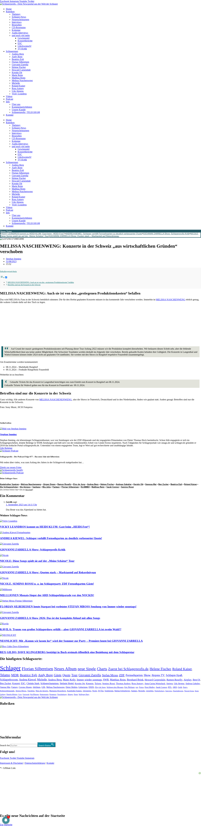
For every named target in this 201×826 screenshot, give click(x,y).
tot (137, 687)
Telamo (5, 675)
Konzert (16, 683)
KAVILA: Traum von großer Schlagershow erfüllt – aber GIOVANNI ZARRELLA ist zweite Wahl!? (60, 629)
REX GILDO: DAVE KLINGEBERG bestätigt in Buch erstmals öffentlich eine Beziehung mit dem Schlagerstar (67, 652)
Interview (168, 691)
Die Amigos (25, 487)
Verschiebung (62, 694)
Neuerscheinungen (20, 19)
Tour (74, 675)
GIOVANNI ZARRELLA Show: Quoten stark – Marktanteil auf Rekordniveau (84, 236)
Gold (180, 687)
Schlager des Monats (115, 687)
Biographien (5, 720)
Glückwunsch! (24, 46)
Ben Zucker (163, 484)
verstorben (149, 691)
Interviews (16, 22)
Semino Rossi (127, 487)
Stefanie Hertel (67, 683)
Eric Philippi (129, 687)
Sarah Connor (112, 487)
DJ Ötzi (100, 691)
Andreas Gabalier (124, 484)
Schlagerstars (12, 51)
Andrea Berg (18, 54)
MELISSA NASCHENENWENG (55, 399)
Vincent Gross (189, 691)
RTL (170, 687)
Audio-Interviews (20, 33)
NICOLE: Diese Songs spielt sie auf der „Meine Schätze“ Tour (37, 560)
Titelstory (16, 14)
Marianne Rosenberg (57, 691)
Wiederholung (159, 691)
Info (8, 101)
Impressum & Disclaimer (11, 763)
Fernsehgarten (134, 675)
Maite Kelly (69, 679)
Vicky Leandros (19, 93)
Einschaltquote (178, 691)
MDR (15, 675)
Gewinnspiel (23, 38)
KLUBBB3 (85, 487)
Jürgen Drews (49, 484)
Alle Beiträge (6, 448)
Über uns (16, 104)
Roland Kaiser (18, 86)
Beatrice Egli (18, 59)
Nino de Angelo (42, 691)
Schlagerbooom (9, 679)
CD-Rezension (19, 27)
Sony (185, 687)
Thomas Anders (123, 683)
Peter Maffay (150, 687)
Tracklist (30, 691)
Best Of (196, 679)
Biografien (17, 25)
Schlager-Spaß (174, 675)
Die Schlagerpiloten (9, 487)
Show (147, 675)
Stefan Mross (110, 675)
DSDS (91, 687)
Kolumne (16, 30)
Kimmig (89, 683)
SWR (106, 679)
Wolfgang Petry (84, 694)
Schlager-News (19, 17)
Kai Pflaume (34, 694)
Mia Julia (46, 487)
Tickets (98, 683)
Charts (102, 669)
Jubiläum (36, 687)
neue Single (87, 669)
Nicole (94, 691)
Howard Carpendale (21, 70)
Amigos (169, 683)
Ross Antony (18, 88)
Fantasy (56, 487)
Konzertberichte (25, 40)
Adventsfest (87, 691)
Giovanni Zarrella (20, 64)
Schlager (10, 668)
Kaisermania (44, 694)
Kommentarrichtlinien (22, 107)
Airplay (188, 679)
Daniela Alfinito (11, 694)
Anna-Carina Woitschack (154, 683)
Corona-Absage (25, 687)
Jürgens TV (158, 675)
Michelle (16, 83)
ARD (175, 687)
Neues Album (65, 669)
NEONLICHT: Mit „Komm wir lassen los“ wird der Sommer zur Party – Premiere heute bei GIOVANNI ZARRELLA (71, 640)
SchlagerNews (7, 712)
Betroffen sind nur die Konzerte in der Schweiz (24, 285)
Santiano (36, 487)
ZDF (121, 675)
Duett (76, 694)
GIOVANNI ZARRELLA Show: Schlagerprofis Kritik (166, 233)
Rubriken (10, 11)
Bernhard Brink (135, 679)
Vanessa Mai (150, 484)
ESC (20, 43)
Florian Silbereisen (20, 62)
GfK (43, 687)
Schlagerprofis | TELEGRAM (26, 112)
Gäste (57, 675)
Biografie (141, 691)
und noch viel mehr (21, 35)
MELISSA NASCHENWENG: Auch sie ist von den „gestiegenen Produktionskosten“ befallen (41, 282)
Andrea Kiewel (27, 679)
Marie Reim (17, 75)
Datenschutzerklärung (35, 763)
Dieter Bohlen (71, 687)
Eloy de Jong (79, 484)
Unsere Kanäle (19, 109)
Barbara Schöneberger (122, 691)
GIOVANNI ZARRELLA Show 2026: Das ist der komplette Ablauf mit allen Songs (50, 618)
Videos (9, 96)
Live (19, 694)
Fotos (141, 687)
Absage (70, 694)
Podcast (9, 99)
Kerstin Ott (17, 72)
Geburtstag (82, 687)
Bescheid (28, 490)
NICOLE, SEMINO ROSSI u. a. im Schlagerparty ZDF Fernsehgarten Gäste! (47, 583)
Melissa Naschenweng (22, 80)
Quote (66, 675)
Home (9, 9)
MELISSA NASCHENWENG (170, 299)
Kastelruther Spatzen (9, 484)
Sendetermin (109, 691)
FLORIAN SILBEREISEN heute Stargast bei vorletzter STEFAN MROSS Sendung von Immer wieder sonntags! (68, 606)
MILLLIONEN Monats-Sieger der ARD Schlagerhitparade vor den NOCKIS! (47, 595)
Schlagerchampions (49, 683)
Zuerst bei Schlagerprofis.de (128, 669)
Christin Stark (32, 683)
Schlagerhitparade (7, 691)
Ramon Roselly (64, 484)
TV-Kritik (22, 48)
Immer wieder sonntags (89, 679)
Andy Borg (17, 56)
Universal (26, 694)
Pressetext (52, 694)
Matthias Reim (18, 78)
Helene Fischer (19, 67)
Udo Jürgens (18, 91)
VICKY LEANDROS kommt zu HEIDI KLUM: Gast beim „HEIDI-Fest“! (33, 233)
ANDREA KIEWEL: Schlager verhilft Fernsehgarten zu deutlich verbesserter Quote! (103, 233)
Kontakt (9, 115)
